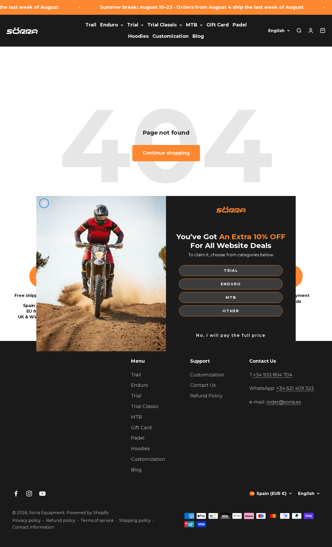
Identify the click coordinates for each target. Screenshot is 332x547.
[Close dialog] (44, 203)
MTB (231, 297)
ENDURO (231, 284)
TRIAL (231, 270)
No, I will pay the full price (231, 335)
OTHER (231, 311)
